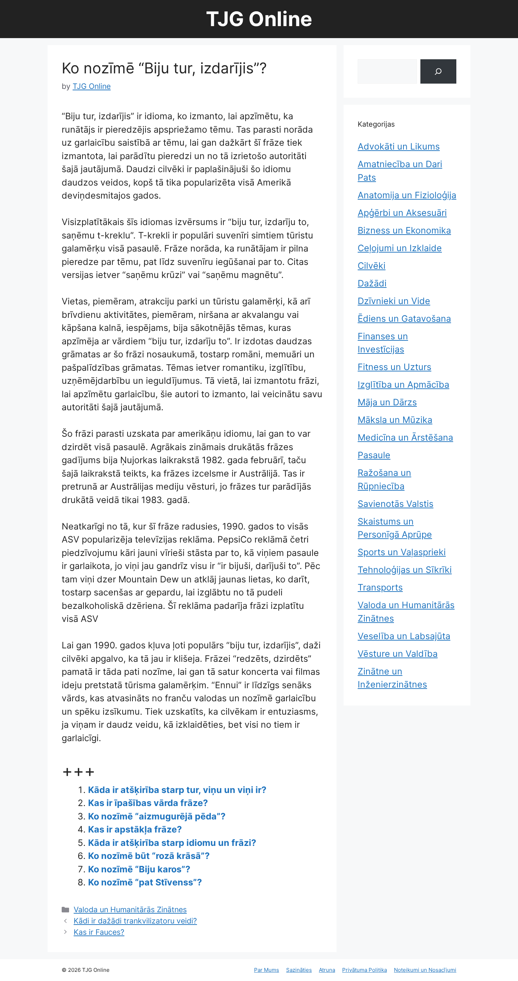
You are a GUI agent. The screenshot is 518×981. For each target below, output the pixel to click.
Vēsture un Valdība (398, 653)
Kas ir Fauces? (99, 932)
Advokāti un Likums (399, 146)
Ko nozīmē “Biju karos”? (139, 869)
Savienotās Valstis (395, 503)
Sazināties (299, 970)
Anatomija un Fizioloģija (407, 195)
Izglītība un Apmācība (403, 384)
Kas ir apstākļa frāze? (135, 829)
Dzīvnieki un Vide (394, 301)
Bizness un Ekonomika (404, 230)
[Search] (438, 71)
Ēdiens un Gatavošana (404, 318)
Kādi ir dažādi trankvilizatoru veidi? (135, 920)
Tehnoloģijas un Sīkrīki (405, 569)
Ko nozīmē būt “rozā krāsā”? (149, 855)
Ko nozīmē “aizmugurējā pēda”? (157, 816)
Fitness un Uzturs (394, 367)
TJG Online (259, 19)
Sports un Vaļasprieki (402, 552)
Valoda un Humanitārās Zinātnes (130, 909)
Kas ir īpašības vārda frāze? (148, 803)
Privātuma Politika (364, 970)
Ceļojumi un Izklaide (400, 248)
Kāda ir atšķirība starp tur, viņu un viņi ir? (177, 790)
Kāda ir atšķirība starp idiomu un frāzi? (172, 842)
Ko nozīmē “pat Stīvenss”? (145, 882)
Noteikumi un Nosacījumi (425, 970)
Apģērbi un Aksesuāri (402, 212)
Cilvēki (372, 265)
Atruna (327, 970)
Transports (380, 587)
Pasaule (374, 455)
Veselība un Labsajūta (404, 636)
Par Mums (266, 970)
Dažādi (372, 283)
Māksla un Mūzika (395, 419)
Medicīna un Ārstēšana (405, 437)
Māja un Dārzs (387, 402)
